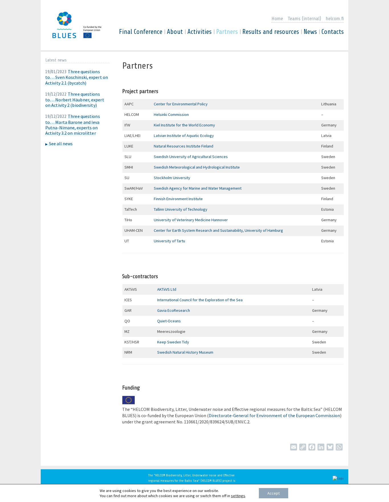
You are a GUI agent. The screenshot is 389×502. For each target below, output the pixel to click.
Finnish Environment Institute (179, 198)
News (310, 32)
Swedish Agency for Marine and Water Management (198, 188)
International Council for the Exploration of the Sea (200, 299)
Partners (227, 32)
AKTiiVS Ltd (166, 289)
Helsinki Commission (172, 114)
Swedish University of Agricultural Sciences (191, 156)
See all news (61, 143)
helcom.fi (335, 18)
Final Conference (140, 32)
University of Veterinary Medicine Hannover (191, 219)
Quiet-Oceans (169, 320)
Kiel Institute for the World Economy (185, 125)
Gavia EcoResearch (174, 310)
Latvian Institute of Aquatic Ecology (184, 135)
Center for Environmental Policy (181, 103)
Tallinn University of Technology (181, 209)
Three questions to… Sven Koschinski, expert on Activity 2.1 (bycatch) (76, 77)
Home (277, 18)
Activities (199, 32)
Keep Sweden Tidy (173, 342)
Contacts (333, 32)
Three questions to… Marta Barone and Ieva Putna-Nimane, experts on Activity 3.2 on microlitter (72, 124)
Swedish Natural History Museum (185, 352)
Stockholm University (172, 177)
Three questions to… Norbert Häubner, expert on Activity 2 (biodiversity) (74, 99)
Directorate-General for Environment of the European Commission (274, 415)
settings (238, 495)
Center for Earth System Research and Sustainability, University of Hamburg (218, 230)
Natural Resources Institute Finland (184, 146)
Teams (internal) (304, 18)
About (175, 32)
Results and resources (270, 32)
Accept (273, 493)
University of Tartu (170, 240)
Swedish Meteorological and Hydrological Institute (197, 167)
